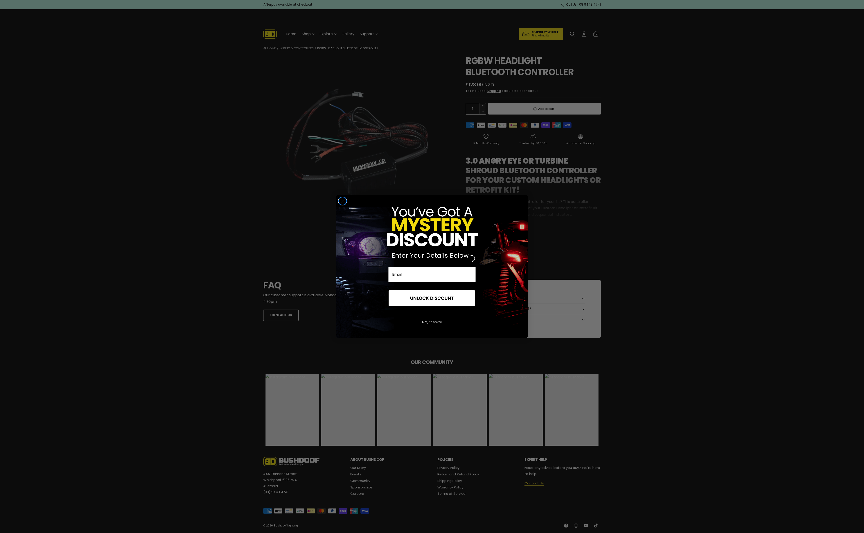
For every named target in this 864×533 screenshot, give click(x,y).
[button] (432, 298)
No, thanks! (432, 322)
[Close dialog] (342, 201)
